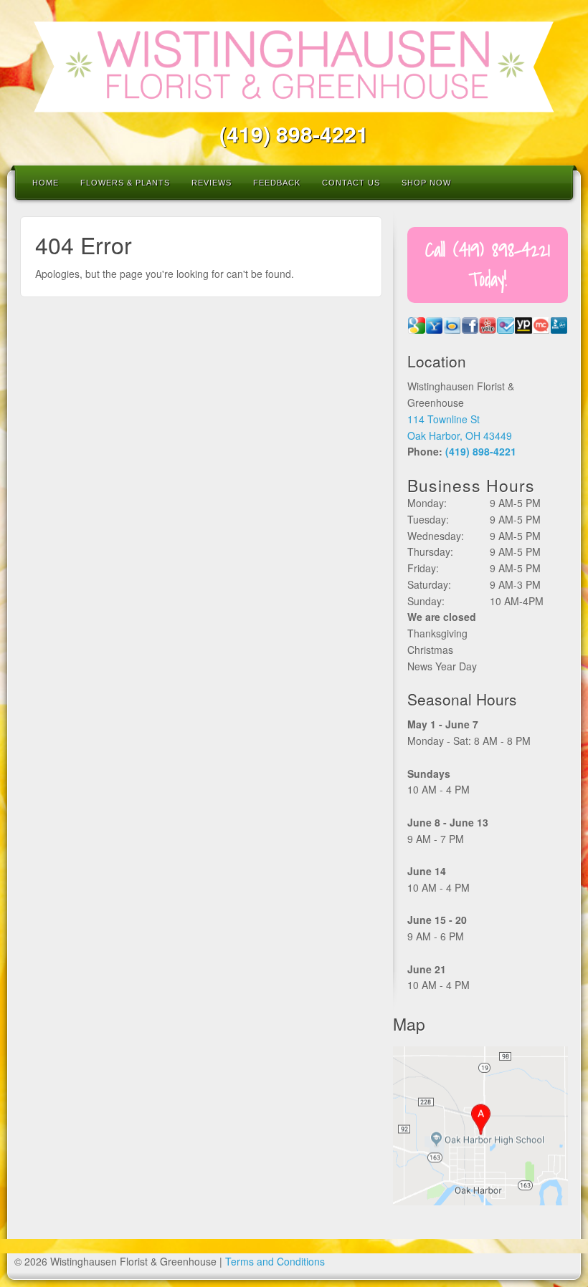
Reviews (211, 182)
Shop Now (426, 182)
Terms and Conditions (275, 1261)
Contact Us (351, 182)
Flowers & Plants (125, 182)
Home (45, 182)
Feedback (276, 182)
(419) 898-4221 (294, 133)
